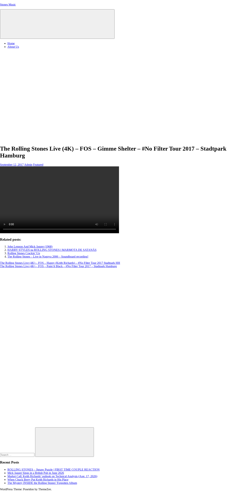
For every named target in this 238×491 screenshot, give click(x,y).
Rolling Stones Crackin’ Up (23, 253)
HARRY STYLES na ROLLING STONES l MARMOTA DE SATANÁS (52, 249)
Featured (38, 164)
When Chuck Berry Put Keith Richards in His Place (37, 479)
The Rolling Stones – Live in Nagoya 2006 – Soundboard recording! (47, 256)
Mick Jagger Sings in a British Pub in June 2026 (35, 472)
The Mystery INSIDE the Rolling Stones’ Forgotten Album (42, 483)
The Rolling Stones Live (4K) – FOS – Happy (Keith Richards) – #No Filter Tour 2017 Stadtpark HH (60, 262)
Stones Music (8, 4)
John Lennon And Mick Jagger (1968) (29, 246)
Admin (28, 164)
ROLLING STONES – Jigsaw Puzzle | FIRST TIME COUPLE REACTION (53, 469)
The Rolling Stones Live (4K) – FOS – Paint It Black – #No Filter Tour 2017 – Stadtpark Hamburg (58, 266)
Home (11, 43)
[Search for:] (17, 454)
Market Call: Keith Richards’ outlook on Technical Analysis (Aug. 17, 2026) (52, 476)
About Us (13, 46)
